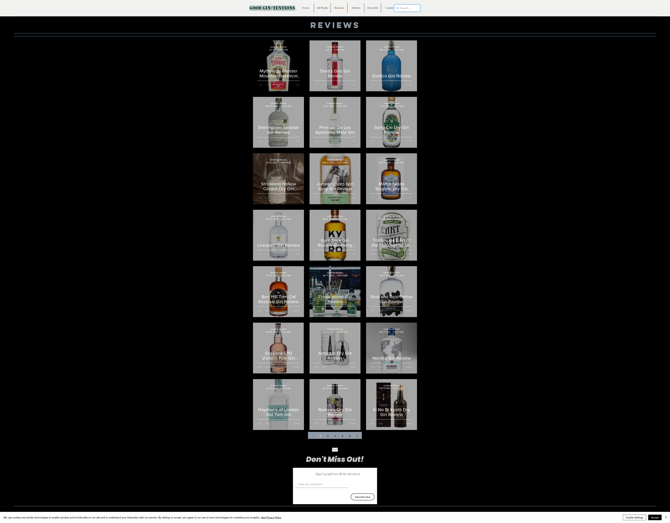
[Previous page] (313, 436)
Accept (655, 517)
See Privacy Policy (271, 517)
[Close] (666, 517)
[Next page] (357, 436)
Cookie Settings (634, 517)
